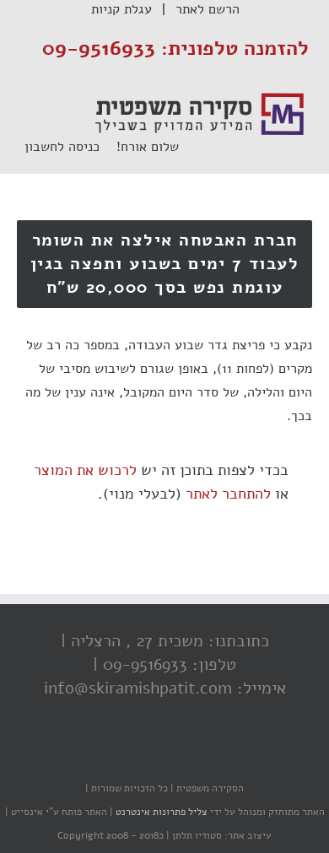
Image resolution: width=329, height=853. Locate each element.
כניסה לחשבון (70, 147)
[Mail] (101, 755)
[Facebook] (202, 755)
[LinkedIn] (135, 755)
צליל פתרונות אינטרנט (160, 811)
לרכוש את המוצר (85, 470)
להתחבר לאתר (228, 493)
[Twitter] (169, 755)
